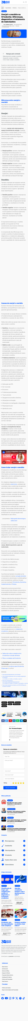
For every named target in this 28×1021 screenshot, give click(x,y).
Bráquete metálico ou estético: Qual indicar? (20, 924)
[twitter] (16, 998)
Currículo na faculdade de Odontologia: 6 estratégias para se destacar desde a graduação (16, 830)
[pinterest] (13, 998)
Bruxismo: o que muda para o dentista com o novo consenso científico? (16, 812)
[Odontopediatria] (14, 850)
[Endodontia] (14, 846)
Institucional (5, 968)
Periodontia (16, 582)
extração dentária (21, 576)
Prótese (14, 584)
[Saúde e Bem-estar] (14, 860)
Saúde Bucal (10, 800)
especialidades (11, 702)
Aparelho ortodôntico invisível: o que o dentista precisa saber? (20, 891)
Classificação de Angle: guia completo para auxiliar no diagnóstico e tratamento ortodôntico (6, 893)
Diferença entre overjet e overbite (12, 56)
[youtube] (6, 998)
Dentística (23, 582)
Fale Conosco (5, 981)
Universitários (10, 817)
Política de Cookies (6, 987)
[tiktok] (24, 998)
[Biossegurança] (14, 841)
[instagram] (10, 998)
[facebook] (2, 998)
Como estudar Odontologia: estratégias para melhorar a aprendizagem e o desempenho (16, 821)
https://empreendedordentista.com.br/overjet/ (11, 674)
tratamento (4, 706)
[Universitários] (14, 865)
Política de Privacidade (7, 979)
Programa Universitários (7, 975)
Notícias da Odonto (11, 808)
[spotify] (20, 998)
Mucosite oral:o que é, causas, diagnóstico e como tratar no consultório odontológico (14, 804)
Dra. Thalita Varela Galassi (7, 933)
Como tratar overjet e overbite (11, 59)
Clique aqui (4, 668)
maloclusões (4, 704)
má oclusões (18, 702)
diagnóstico (4, 702)
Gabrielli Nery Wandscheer (19, 903)
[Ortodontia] (14, 855)
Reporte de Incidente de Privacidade (10, 989)
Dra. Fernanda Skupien (8, 24)
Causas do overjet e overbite (10, 58)
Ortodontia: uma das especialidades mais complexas (7, 924)
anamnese (14, 484)
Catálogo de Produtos (7, 977)
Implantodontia (5, 584)
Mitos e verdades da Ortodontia (11, 658)
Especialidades (8, 7)
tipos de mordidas (17, 704)
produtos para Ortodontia (16, 666)
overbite (10, 704)
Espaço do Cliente (6, 973)
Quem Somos (5, 966)
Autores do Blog (5, 970)
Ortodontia (15, 7)
